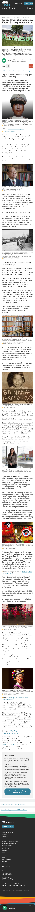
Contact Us (5, 837)
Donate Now (29, 3)
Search (13, 8)
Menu (5, 8)
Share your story (10, 131)
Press (3, 852)
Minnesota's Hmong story (16, 129)
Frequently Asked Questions (10, 841)
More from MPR (7, 846)
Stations (4, 862)
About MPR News (7, 832)
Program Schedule (7, 804)
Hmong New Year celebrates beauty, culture (15, 698)
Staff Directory (6, 859)
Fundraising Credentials (9, 843)
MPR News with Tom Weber (11, 745)
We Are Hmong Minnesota (10, 732)
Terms (4, 864)
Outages (4, 850)
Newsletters (6, 848)
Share (31, 66)
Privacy (4, 855)
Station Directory (19, 804)
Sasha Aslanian (6, 17)
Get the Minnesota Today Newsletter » (17, 791)
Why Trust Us (6, 866)
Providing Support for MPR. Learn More (14, 810)
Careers (4, 834)
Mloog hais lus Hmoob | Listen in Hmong (16, 71)
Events (4, 839)
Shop (3, 857)
